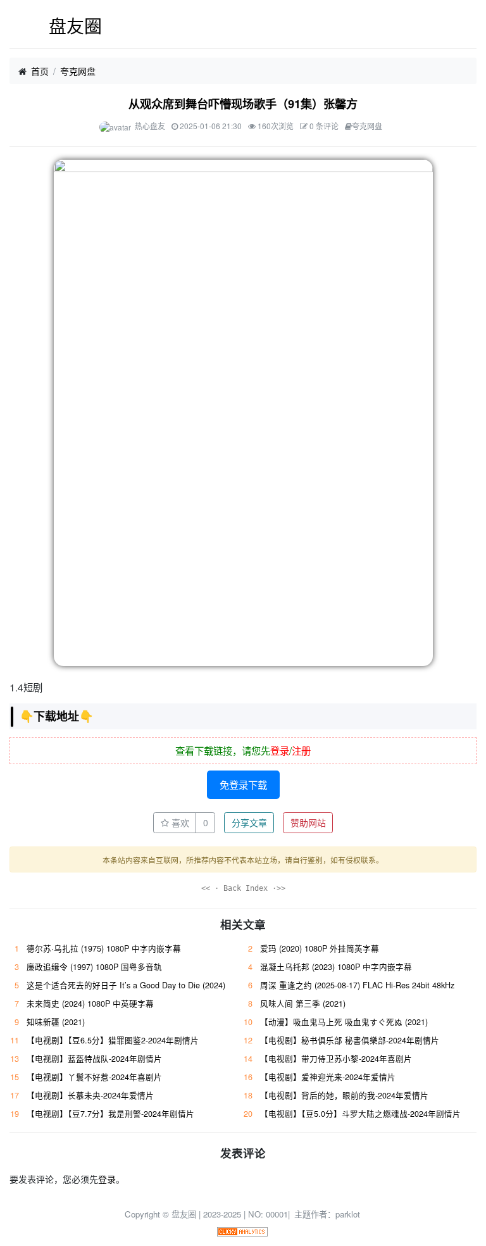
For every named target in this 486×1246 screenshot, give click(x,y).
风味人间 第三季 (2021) (303, 1003)
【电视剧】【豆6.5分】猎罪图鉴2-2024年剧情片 (113, 1040)
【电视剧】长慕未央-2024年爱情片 (90, 1095)
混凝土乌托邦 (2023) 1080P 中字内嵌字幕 (336, 966)
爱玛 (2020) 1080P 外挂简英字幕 (319, 948)
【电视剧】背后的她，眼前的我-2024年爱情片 (344, 1095)
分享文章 (249, 822)
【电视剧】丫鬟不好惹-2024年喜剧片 (94, 1077)
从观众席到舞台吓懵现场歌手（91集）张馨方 (243, 104)
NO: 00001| (270, 1214)
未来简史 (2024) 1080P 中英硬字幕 (90, 1003)
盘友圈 (75, 25)
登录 (279, 750)
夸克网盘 (78, 71)
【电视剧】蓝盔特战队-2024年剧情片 (94, 1058)
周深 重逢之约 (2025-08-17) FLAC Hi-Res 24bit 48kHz (357, 985)
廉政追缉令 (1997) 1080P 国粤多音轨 (94, 966)
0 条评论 (324, 125)
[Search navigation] (468, 26)
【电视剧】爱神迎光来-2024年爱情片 (328, 1077)
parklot (347, 1214)
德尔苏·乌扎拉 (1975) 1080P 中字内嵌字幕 (104, 948)
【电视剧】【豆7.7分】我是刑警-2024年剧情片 (110, 1113)
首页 (40, 71)
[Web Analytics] (242, 1230)
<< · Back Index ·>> (243, 888)
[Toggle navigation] (17, 26)
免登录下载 (243, 784)
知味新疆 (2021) (56, 1022)
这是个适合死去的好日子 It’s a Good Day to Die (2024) (126, 985)
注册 (301, 750)
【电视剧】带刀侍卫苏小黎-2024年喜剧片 (336, 1058)
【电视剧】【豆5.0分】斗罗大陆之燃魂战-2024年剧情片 (360, 1113)
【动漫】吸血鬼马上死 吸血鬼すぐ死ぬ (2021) (344, 1022)
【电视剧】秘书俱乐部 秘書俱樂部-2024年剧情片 (349, 1040)
